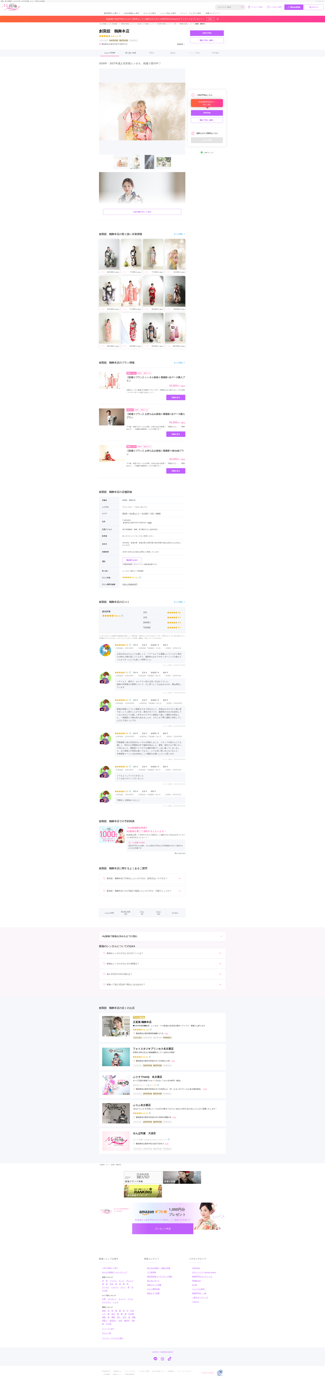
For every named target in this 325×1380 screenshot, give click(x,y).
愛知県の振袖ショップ (127, 24)
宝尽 (124, 1317)
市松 (133, 1321)
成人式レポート (153, 1281)
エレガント (112, 1299)
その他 (104, 1291)
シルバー (114, 1287)
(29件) (117, 36)
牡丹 (132, 1311)
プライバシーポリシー (184, 1371)
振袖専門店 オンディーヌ (202, 1276)
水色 (111, 1284)
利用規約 (171, 1371)
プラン (152, 53)
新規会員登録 (295, 7)
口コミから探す (150, 13)
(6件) (147, 1057)
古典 (104, 1299)
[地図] (149, 523)
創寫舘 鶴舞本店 (116, 1164)
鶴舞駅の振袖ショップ (186, 24)
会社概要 (107, 1374)
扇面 (104, 1317)
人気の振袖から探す (132, 13)
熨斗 (119, 1317)
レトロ (115, 1302)
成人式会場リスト (158, 1371)
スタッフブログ (130, 1371)
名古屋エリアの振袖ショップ (145, 24)
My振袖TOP (106, 1371)
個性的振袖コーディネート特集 (159, 1276)
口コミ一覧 (106, 1333)
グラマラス (106, 1302)
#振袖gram (196, 1281)
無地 (104, 1311)
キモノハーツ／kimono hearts (204, 1272)
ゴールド (105, 1287)
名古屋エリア (134, 513)
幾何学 (126, 1321)
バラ (104, 1314)
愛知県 (124, 513)
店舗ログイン (117, 1374)
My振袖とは (117, 1371)
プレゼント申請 (256, 7)
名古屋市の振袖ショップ (164, 24)
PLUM (194, 1285)
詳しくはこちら (180, 853)
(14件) (147, 1029)
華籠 (113, 1317)
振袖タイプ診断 (153, 1293)
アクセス (215, 53)
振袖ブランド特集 (154, 1285)
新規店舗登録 (129, 1374)
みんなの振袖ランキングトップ (114, 1272)
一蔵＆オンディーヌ (200, 1297)
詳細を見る (176, 397)
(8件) (147, 1113)
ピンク (121, 1281)
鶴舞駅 (158, 513)
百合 (113, 1314)
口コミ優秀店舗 (153, 1289)
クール (130, 1299)
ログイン (315, 7)
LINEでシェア (209, 152)
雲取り (104, 1321)
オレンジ (129, 1281)
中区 (175, 24)
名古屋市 (145, 513)
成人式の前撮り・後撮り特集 (158, 1268)
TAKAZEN (196, 1268)
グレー (123, 1287)
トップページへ (319, 1)
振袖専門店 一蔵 (199, 1293)
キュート (122, 1299)
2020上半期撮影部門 (129, 584)
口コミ (173, 53)
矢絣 (120, 1321)
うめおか (195, 1302)
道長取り (113, 1321)
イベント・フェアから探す (190, 13)
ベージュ (113, 1281)
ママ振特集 (151, 1272)
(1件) (155, 1085)
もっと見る (178, 234)
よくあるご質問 (276, 7)
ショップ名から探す (168, 13)
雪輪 (134, 1317)
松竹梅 (131, 1314)
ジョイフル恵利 (198, 1289)
